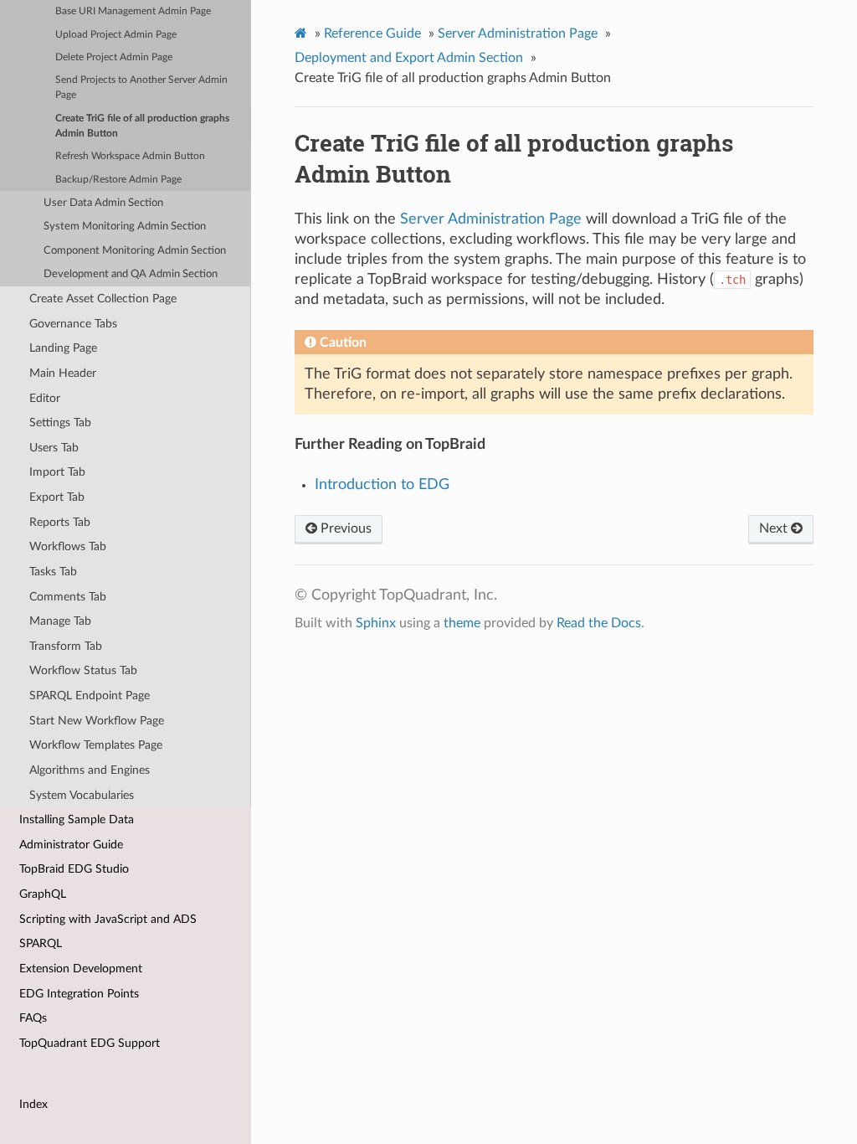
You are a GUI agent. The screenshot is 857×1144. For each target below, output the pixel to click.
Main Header (62, 373)
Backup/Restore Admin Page (118, 179)
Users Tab (54, 447)
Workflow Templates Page (95, 745)
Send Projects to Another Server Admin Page (141, 87)
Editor (44, 398)
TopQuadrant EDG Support (89, 1043)
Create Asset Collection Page (103, 298)
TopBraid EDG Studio (74, 869)
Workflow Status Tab (83, 670)
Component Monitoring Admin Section (135, 250)
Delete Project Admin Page (113, 57)
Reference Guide (372, 33)
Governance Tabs (73, 323)
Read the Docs (599, 623)
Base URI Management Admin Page (133, 11)
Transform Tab (65, 646)
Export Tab (57, 497)
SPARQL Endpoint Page (89, 695)
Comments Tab (67, 596)
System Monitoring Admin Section (125, 226)
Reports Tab (59, 522)
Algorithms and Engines (89, 770)
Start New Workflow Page (96, 720)
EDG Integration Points (79, 993)
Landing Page (63, 348)
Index (33, 1104)
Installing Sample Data (76, 819)
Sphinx (376, 623)
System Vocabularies (81, 795)
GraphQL (42, 894)
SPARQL (40, 943)
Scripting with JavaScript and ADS (108, 919)
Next (775, 528)
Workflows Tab (67, 546)
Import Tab (57, 472)
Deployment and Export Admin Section (409, 57)
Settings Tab (60, 422)
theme (462, 623)
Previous (344, 528)
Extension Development (80, 968)
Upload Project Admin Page (116, 34)
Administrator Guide (71, 844)
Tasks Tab (53, 571)
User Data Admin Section (103, 203)
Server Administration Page (518, 33)
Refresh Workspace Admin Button (130, 156)
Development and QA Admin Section (131, 274)
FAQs (33, 1018)
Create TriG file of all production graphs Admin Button (142, 126)
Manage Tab (60, 621)
